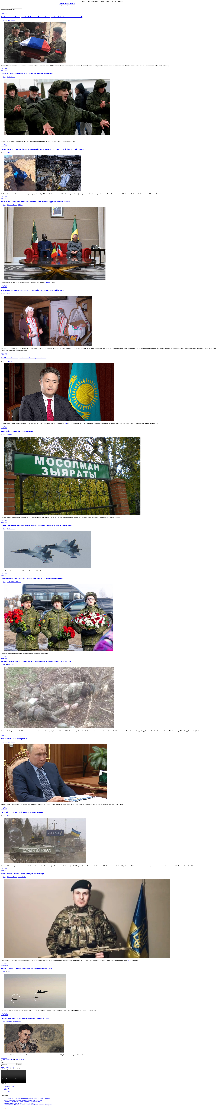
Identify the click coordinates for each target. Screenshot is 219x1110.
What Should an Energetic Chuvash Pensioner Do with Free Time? (22, 1101)
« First (2, 1059)
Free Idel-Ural (67, 3)
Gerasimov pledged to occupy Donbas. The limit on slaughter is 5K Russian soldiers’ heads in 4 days (36, 661)
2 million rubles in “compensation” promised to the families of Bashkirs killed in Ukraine (32, 578)
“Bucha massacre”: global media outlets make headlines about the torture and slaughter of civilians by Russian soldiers (42, 149)
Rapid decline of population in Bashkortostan (17, 431)
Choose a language (6, 9)
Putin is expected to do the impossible (14, 739)
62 (17, 1059)
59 (13, 1059)
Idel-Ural (20, 205)
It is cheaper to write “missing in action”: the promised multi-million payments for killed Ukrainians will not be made (41, 17)
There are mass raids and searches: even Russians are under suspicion (25, 1018)
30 (9, 1059)
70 (19, 1059)
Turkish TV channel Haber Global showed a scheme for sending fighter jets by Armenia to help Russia (36, 525)
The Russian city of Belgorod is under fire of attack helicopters (22, 812)
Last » (23, 1059)
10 (6, 1059)
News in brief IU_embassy (8, 1067)
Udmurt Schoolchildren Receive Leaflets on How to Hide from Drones (23, 1100)
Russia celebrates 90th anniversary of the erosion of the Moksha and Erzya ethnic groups (28, 1104)
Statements (7, 1091)
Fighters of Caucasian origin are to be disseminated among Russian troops (27, 73)
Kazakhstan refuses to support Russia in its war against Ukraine (23, 358)
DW (129, 960)
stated (65, 423)
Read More (4, 68)
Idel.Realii (48, 282)
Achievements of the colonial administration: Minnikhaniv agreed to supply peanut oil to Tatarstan (35, 201)
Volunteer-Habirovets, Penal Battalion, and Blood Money (19, 1103)
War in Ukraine (11, 20)
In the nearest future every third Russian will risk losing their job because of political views (32, 290)
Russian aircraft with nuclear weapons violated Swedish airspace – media (26, 968)
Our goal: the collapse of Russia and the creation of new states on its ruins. (36, 11)
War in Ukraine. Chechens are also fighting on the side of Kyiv (22, 873)
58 (11, 1059)
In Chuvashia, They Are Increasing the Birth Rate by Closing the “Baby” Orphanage (27, 1098)
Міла (4, 20)
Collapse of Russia (12, 205)
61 (15, 1059)
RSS (5, 1108)
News (8, 293)
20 (8, 1059)
